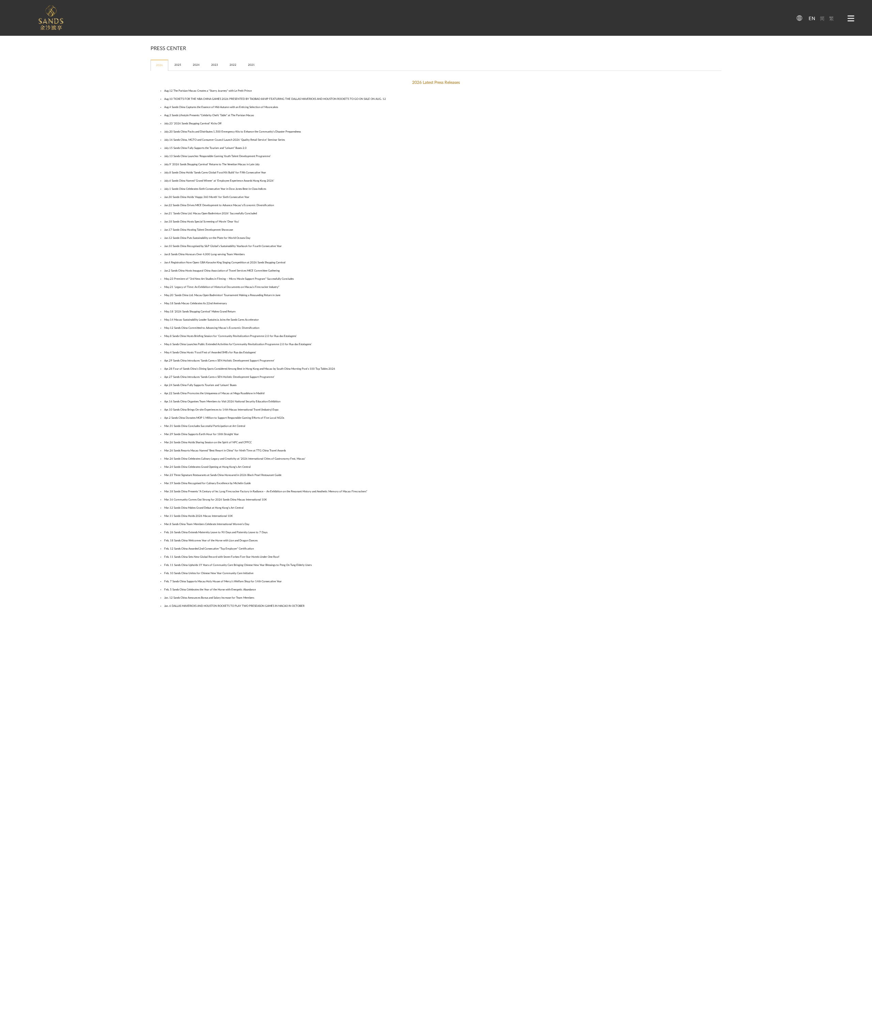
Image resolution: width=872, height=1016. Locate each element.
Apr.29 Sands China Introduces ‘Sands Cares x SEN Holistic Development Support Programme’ (219, 360)
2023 (214, 65)
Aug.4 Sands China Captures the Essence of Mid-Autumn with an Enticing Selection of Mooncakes (221, 107)
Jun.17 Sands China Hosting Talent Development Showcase (198, 230)
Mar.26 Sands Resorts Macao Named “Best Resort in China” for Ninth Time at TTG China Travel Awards (225, 450)
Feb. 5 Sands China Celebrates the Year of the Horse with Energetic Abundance (210, 589)
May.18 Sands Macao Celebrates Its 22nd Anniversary (195, 303)
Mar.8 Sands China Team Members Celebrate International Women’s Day (206, 524)
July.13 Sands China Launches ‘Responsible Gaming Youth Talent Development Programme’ (217, 156)
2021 (251, 65)
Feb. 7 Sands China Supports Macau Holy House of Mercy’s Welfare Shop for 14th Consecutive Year (223, 581)
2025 (177, 65)
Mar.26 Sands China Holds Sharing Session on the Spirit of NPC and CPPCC (208, 442)
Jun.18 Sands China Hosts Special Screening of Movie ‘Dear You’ (201, 221)
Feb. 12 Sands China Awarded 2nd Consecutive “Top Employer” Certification (209, 549)
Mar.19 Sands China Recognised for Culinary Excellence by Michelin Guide (207, 483)
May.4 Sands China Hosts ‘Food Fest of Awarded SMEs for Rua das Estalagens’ (210, 352)
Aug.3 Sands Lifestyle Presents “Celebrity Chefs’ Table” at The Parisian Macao (209, 115)
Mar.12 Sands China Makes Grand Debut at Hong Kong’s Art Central (204, 508)
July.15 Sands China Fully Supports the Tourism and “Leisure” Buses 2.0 (205, 148)
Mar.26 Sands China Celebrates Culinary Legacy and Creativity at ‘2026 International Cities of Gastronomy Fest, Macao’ (235, 459)
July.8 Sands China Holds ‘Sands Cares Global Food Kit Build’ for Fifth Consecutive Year (215, 172)
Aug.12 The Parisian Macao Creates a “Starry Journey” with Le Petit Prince (208, 91)
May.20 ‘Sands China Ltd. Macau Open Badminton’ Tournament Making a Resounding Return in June (222, 295)
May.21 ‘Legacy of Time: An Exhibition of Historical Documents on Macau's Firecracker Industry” (221, 287)
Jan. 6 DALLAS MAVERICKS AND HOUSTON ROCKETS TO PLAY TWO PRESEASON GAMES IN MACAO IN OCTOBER (234, 606)
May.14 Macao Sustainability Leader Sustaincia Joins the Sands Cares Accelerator (211, 320)
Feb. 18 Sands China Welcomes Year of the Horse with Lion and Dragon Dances (211, 540)
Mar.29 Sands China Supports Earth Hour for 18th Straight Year (201, 434)
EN (812, 18)
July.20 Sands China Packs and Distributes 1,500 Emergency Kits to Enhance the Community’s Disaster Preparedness (232, 131)
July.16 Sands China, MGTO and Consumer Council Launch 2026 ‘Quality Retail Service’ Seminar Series (224, 140)
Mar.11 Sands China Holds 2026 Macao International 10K (198, 516)
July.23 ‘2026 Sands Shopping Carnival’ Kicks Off (192, 123)
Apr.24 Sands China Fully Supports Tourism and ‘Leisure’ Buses (200, 385)
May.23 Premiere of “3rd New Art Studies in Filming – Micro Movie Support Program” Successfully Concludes (229, 279)
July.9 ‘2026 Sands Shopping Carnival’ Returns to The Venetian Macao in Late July (212, 164)
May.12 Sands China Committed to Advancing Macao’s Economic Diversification (211, 328)
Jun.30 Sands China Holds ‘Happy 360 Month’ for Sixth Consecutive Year (206, 197)
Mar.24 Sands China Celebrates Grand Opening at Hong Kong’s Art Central (207, 467)
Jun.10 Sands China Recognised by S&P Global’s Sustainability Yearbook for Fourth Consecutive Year (223, 246)
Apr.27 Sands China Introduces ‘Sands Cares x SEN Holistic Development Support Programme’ (219, 377)
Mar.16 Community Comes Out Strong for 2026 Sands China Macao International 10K (215, 499)
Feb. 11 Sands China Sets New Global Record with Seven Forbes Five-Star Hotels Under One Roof (221, 557)
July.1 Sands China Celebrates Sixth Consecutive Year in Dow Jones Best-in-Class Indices (215, 189)
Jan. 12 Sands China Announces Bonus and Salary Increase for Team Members (209, 598)
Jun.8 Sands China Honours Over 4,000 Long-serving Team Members (204, 254)
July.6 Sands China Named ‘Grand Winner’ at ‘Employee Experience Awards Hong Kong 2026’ (219, 181)
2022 (233, 65)
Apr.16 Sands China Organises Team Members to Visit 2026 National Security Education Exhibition (222, 401)
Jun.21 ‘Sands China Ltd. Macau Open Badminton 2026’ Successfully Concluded (210, 213)
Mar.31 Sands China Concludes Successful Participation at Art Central (204, 426)
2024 (196, 65)
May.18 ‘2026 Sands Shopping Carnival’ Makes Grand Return (199, 311)
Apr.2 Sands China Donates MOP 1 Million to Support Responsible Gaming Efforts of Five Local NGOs (224, 418)
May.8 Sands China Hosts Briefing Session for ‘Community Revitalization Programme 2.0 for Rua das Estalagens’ (230, 336)
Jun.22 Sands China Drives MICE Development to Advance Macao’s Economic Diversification (219, 205)
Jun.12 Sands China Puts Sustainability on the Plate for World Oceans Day (207, 238)
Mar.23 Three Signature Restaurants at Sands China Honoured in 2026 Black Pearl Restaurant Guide (222, 475)
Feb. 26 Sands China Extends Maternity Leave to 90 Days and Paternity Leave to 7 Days (215, 532)
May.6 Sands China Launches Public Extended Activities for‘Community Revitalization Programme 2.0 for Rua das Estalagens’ (238, 344)
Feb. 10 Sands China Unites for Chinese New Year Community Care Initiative (208, 573)
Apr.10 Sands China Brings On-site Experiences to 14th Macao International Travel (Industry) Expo (221, 410)
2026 (159, 65)
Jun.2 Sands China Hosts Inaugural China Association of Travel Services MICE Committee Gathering (222, 271)
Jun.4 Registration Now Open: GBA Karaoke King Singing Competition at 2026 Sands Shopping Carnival (224, 262)
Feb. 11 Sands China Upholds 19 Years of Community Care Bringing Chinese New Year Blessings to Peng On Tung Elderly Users (238, 565)
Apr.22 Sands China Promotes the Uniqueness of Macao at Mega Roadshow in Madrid (214, 393)
